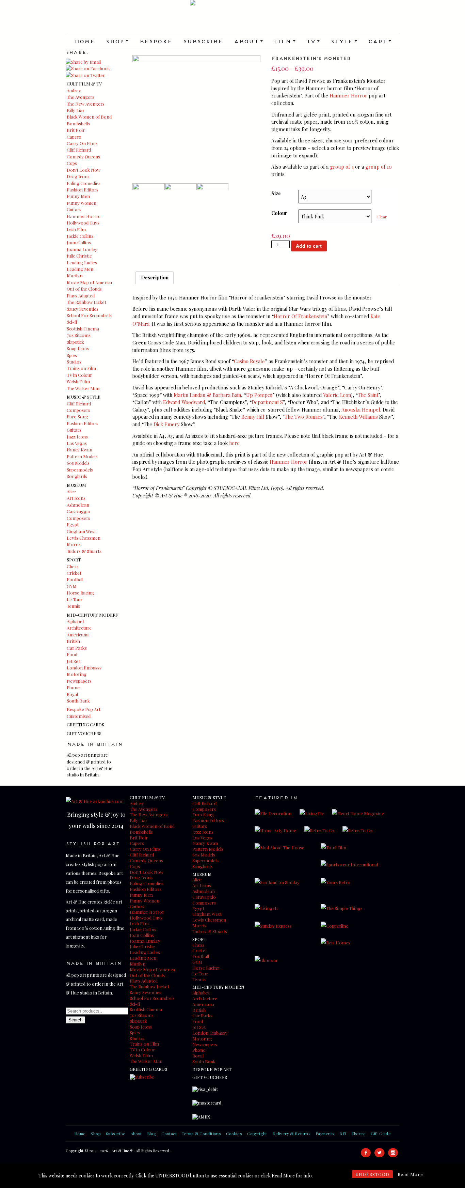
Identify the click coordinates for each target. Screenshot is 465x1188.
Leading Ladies (82, 262)
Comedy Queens (83, 156)
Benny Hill (252, 416)
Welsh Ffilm (78, 381)
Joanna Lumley (82, 249)
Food (72, 654)
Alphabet (75, 621)
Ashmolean (78, 505)
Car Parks (77, 648)
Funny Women (81, 203)
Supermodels (80, 470)
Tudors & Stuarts (84, 551)
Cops (72, 163)
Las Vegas (77, 443)
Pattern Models (82, 456)
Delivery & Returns (291, 1133)
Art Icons (76, 498)
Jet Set (73, 661)
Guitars (74, 209)
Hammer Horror (84, 216)
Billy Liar (75, 110)
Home (84, 40)
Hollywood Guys (83, 223)
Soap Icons (78, 348)
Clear (381, 216)
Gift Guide (381, 1133)
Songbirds (77, 476)
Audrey (74, 90)
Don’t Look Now (83, 170)
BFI (342, 1133)
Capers (74, 137)
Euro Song (77, 416)
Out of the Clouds (84, 289)
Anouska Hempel (360, 409)
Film (284, 40)
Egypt (73, 524)
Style (344, 40)
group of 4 (342, 166)
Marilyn (74, 275)
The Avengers (80, 97)
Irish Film (76, 229)
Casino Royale (249, 361)
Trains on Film (81, 368)
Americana (78, 634)
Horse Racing (80, 593)
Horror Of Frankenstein (300, 316)
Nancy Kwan (79, 449)
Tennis (73, 606)
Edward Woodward (184, 402)
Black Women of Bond (89, 117)
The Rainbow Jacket (86, 302)
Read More (410, 1174)
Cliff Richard (79, 150)
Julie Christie (79, 256)
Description (155, 277)
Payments (325, 1133)
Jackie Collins (80, 236)
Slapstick (75, 342)
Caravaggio (78, 511)
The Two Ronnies (304, 416)
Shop (117, 40)
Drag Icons (78, 176)
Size (276, 193)
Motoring (76, 674)
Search (75, 1019)
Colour (279, 213)
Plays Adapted (81, 295)
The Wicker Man (83, 388)
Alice (71, 491)
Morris (74, 544)
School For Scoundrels (89, 315)
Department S (267, 402)
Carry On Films (82, 143)
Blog (152, 1133)
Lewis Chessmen (83, 538)
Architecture (79, 628)
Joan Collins (79, 242)
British (73, 641)
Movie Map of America (89, 282)
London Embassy (84, 667)
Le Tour (74, 599)
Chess (73, 566)
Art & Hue (232, 17)
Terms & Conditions (201, 1133)
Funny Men (78, 196)
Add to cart (309, 246)
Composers (78, 410)
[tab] (154, 277)
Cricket (74, 573)
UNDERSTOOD (372, 1174)
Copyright (257, 1133)
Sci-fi (72, 322)
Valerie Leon (337, 394)
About (248, 40)
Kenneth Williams (358, 416)
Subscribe (203, 40)
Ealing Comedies (83, 183)
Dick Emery (166, 424)
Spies (72, 355)
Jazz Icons (77, 436)
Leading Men (80, 269)
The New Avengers (86, 104)
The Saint (368, 394)
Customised (79, 716)
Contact (169, 1133)
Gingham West (81, 531)
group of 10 (378, 166)
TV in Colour (79, 375)
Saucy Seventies (82, 309)
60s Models (78, 463)
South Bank (78, 701)
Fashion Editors (82, 189)
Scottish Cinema (83, 328)
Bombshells (78, 123)
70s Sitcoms (79, 335)
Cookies (234, 1133)
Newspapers (79, 681)
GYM (72, 586)
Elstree (358, 1133)
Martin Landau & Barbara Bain (207, 394)
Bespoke (155, 40)
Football (75, 579)
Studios (74, 362)
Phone (73, 687)
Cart (379, 40)
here (234, 442)
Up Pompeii (259, 394)
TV (313, 40)
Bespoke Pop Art (83, 709)
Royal (72, 694)
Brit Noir (76, 130)
